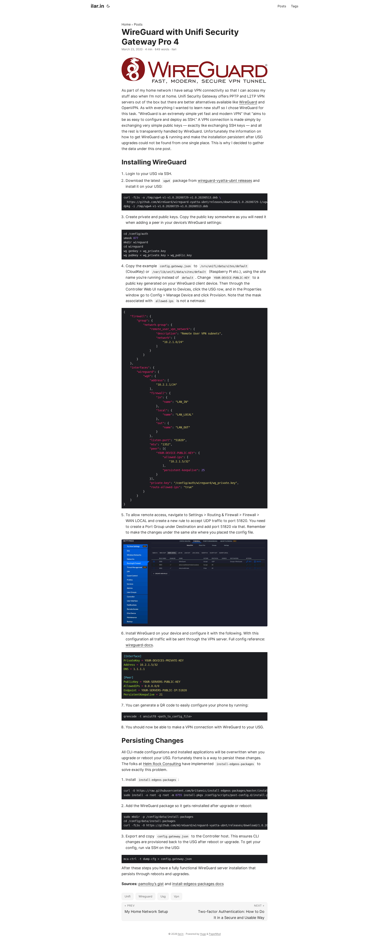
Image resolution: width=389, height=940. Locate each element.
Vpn (176, 896)
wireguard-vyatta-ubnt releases (225, 180)
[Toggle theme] (108, 6)
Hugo (203, 933)
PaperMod (215, 933)
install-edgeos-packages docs (198, 884)
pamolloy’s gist (151, 884)
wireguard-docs (139, 645)
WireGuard (248, 102)
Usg (163, 896)
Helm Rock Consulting (162, 764)
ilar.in (97, 6)
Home (126, 24)
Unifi (127, 896)
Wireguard (145, 896)
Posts (138, 24)
